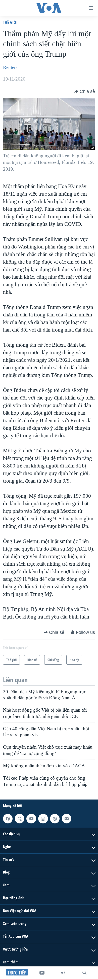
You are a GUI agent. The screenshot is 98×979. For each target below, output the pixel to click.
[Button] (84, 91)
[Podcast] (55, 818)
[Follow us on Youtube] (31, 818)
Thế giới (10, 22)
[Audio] (63, 972)
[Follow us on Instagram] (43, 818)
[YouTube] (42, 972)
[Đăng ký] (66, 818)
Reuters (10, 67)
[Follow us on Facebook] (8, 818)
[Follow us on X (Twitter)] (19, 818)
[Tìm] (84, 972)
